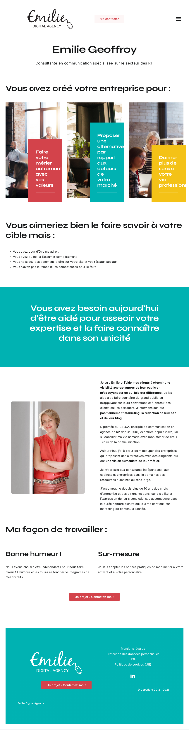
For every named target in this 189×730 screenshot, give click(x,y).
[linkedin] (132, 676)
